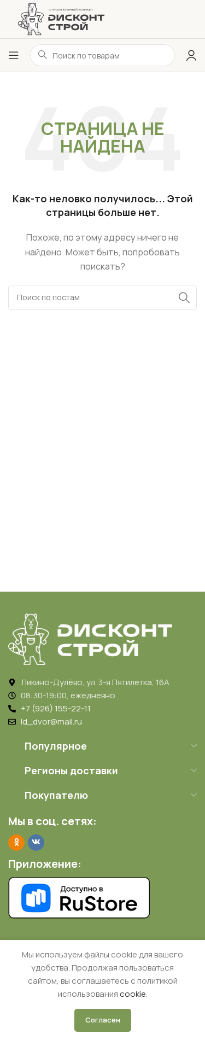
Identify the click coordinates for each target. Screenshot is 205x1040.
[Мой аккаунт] (191, 55)
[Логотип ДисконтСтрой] (60, 18)
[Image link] (90, 638)
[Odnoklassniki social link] (16, 842)
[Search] (184, 297)
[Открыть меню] (14, 55)
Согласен (102, 1020)
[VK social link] (36, 842)
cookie (133, 994)
